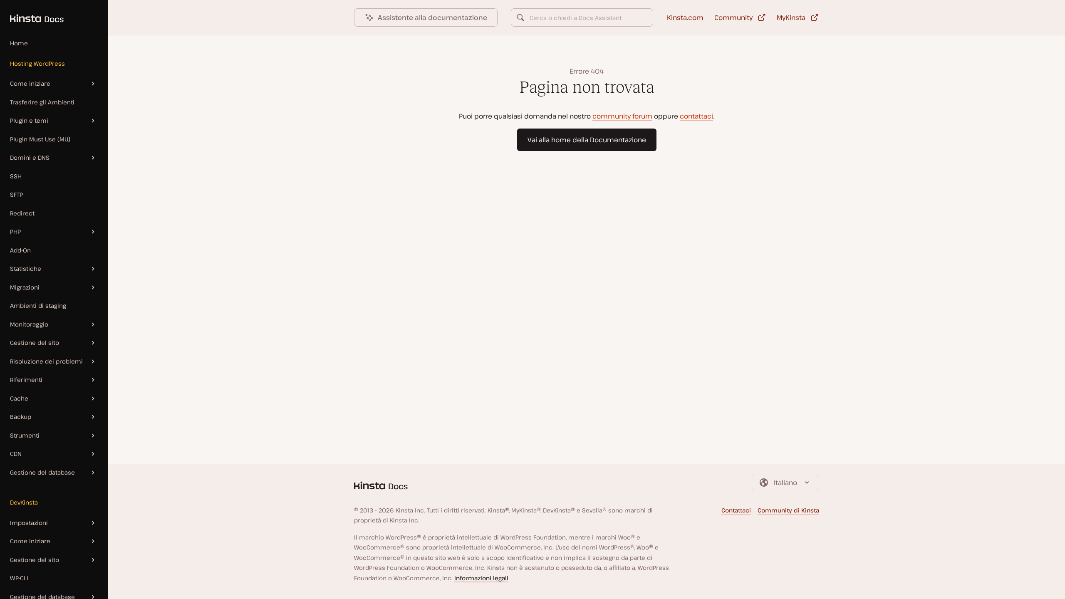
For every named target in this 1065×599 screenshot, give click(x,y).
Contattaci (736, 510)
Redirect (22, 213)
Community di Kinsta (788, 510)
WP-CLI (19, 578)
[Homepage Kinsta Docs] (32, 14)
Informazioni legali (481, 578)
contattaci (696, 116)
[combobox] (582, 17)
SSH (16, 176)
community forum (622, 116)
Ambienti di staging (38, 305)
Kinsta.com (685, 17)
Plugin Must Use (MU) (40, 139)
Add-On (20, 250)
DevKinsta (24, 502)
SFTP (16, 194)
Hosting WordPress (37, 63)
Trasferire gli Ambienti (42, 102)
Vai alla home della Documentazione (587, 139)
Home (19, 43)
